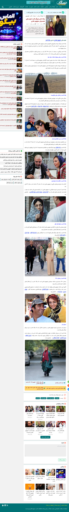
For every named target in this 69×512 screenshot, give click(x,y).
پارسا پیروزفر (46, 106)
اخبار (57, 7)
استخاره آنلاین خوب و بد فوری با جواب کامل (54, 388)
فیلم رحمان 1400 (51, 398)
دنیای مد (31, 7)
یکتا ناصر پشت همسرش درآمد (60, 414)
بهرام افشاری (33, 192)
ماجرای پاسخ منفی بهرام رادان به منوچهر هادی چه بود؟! (29, 430)
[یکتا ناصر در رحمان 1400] (45, 360)
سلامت (26, 7)
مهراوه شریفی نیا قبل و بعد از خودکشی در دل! (40, 415)
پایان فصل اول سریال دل (30, 414)
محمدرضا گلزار (33, 233)
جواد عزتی (27, 233)
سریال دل (57, 398)
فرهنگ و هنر (52, 7)
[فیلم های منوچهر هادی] (45, 165)
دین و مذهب (16, 7)
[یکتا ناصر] (45, 122)
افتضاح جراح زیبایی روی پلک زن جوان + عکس (29, 478)
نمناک (60, 7)
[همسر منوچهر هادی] (45, 209)
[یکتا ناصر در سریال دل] (45, 308)
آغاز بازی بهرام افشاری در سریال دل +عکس (40, 430)
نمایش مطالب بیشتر (45, 437)
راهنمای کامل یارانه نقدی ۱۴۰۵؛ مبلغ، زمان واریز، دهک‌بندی (34, 388)
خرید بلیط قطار (10, 183)
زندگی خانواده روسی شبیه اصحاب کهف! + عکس (40, 493)
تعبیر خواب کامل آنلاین (16, 179)
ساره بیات (60, 292)
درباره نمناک (57, 505)
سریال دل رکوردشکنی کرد (61, 429)
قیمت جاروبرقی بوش (5, 179)
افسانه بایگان (56, 338)
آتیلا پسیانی (45, 192)
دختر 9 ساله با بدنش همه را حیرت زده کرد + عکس (60, 493)
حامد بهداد (40, 106)
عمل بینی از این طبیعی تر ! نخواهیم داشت (51, 479)
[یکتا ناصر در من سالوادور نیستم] (45, 256)
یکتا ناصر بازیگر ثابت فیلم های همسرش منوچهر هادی (35, 20)
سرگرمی (46, 7)
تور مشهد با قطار (18, 183)
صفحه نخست (64, 505)
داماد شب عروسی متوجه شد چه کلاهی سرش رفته (50, 493)
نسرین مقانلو (28, 335)
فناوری (10, 7)
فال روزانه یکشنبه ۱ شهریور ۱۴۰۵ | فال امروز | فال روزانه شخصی (34, 382)
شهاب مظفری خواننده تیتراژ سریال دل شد (50, 430)
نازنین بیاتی (62, 235)
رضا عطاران (58, 147)
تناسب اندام (36, 7)
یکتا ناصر (48, 40)
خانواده (42, 7)
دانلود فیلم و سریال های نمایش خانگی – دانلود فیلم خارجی (50, 415)
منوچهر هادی (57, 40)
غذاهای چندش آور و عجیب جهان (40, 477)
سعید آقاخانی (45, 289)
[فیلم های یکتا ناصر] (45, 81)
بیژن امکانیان (63, 338)
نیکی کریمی (33, 106)
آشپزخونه (22, 7)
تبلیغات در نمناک (49, 505)
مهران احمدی (39, 192)
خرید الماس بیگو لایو (59, 382)
